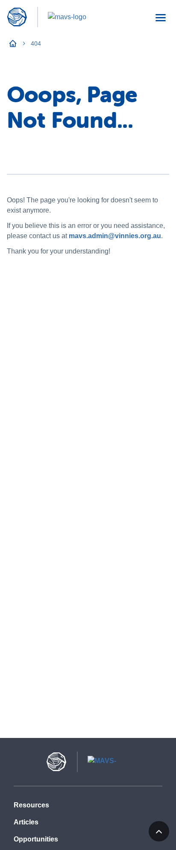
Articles (26, 822)
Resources (31, 805)
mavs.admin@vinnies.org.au (115, 235)
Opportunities (36, 839)
